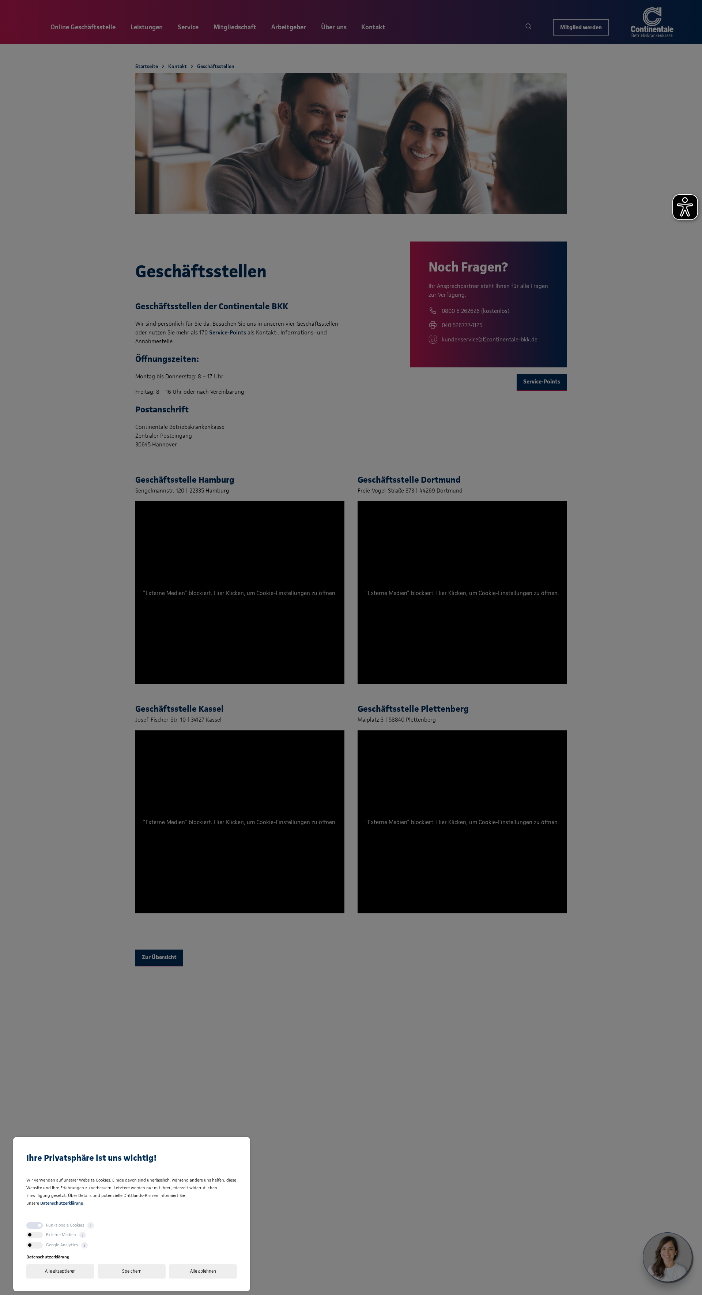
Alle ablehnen (203, 1271)
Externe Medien (61, 1235)
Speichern (131, 1271)
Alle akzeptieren (60, 1271)
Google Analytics (62, 1244)
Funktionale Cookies (65, 1225)
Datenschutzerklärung (61, 1203)
